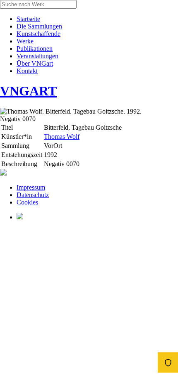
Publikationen (35, 48)
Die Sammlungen (39, 26)
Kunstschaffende (38, 33)
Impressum (31, 187)
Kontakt (27, 70)
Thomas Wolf (61, 136)
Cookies (27, 202)
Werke (25, 41)
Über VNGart (35, 63)
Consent (168, 362)
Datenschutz (33, 194)
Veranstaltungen (37, 55)
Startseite (28, 18)
